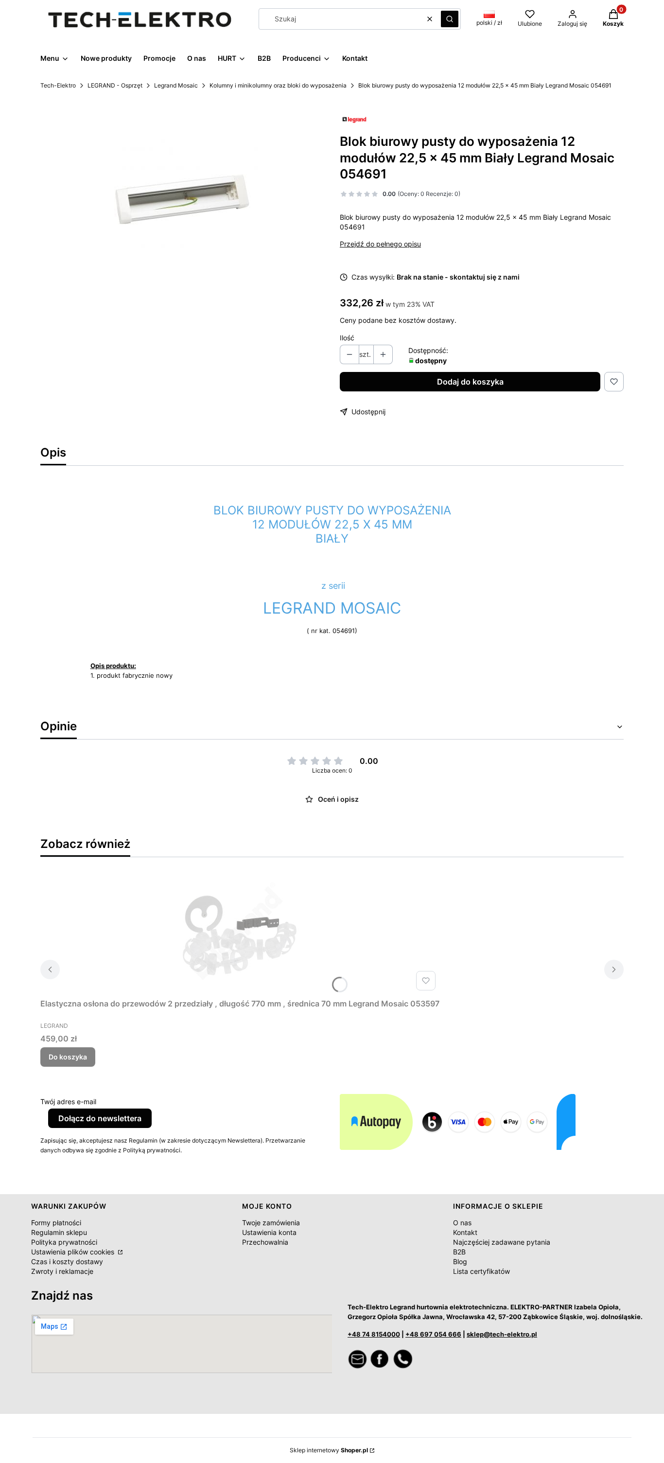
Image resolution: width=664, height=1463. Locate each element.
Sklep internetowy (329, 1450)
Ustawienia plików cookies (73, 1252)
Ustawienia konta (269, 1232)
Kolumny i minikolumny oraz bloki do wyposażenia (278, 85)
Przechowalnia (265, 1242)
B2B (459, 1252)
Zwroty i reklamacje (62, 1271)
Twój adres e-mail (68, 1101)
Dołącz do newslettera (99, 1118)
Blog (460, 1261)
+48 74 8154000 (374, 1334)
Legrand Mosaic (176, 85)
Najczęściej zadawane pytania (501, 1242)
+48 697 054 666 (433, 1334)
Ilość (347, 338)
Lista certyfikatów (481, 1271)
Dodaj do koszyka (470, 382)
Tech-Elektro (58, 85)
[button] (449, 19)
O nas (462, 1222)
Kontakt (465, 1232)
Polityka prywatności (64, 1242)
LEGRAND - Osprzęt (114, 85)
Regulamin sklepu (59, 1232)
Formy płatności (56, 1222)
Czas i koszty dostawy (67, 1261)
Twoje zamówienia (271, 1222)
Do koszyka (68, 1057)
